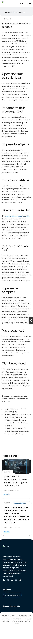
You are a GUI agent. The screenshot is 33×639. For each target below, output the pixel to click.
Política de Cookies (17, 619)
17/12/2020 (7, 19)
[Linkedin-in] (4, 580)
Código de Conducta (17, 621)
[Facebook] (20, 580)
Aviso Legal (6, 619)
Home (7, 12)
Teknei (17, 490)
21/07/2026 (7, 503)
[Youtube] (12, 580)
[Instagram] (16, 580)
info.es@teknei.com (13, 595)
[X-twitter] (8, 580)
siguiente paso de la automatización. (17, 216)
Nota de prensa (9, 490)
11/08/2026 (7, 472)
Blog (11, 12)
